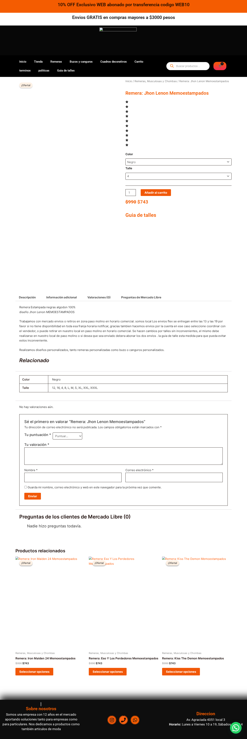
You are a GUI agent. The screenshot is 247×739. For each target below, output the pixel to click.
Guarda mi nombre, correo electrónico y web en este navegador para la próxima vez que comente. (95, 487)
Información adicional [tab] (61, 297)
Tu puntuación (37, 435)
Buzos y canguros (81, 61)
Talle (128, 168)
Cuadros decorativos (113, 61)
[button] (236, 728)
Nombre (31, 470)
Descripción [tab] (27, 297)
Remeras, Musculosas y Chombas (155, 81)
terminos (25, 70)
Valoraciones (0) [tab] (99, 297)
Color (129, 154)
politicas (43, 70)
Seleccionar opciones (34, 671)
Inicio (22, 61)
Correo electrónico (139, 470)
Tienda (38, 61)
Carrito (138, 61)
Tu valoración (36, 445)
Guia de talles (66, 70)
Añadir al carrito (156, 192)
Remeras (56, 61)
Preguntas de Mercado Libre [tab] (141, 297)
